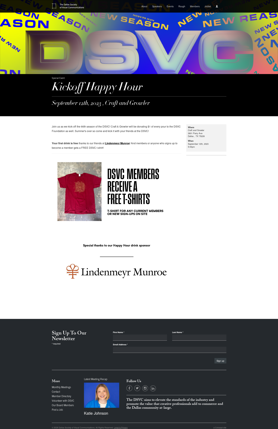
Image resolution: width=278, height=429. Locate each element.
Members (195, 6)
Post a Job (57, 410)
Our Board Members (63, 405)
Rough (181, 6)
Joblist (207, 6)
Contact (56, 392)
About (144, 6)
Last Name (177, 332)
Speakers (157, 6)
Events (170, 6)
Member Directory (61, 396)
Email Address (120, 344)
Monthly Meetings (61, 387)
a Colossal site (219, 427)
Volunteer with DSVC (63, 401)
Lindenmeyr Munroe (117, 143)
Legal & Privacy (121, 427)
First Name (118, 332)
